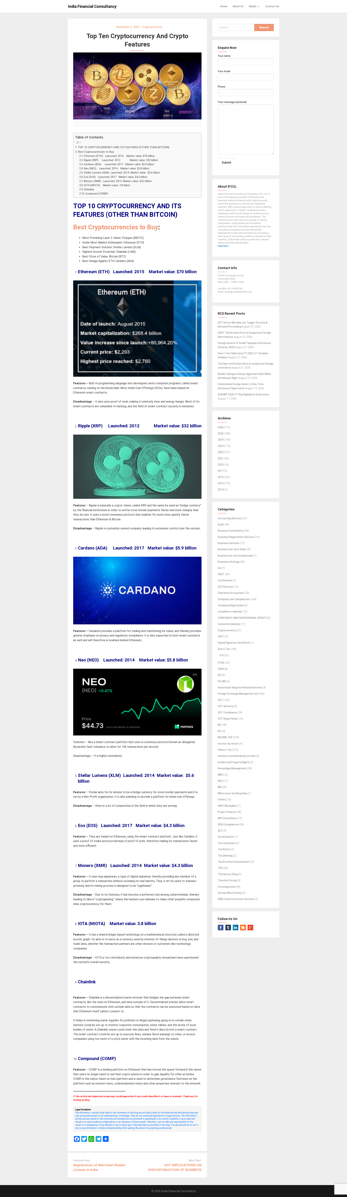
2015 (221, 483)
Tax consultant (226, 843)
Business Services (228, 543)
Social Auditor (226, 836)
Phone (221, 86)
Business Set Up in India (231, 549)
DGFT (221, 636)
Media (252, 6)
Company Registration (231, 605)
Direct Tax (224, 649)
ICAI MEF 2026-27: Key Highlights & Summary (243, 394)
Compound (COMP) (96, 193)
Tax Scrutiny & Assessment (234, 861)
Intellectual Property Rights (234, 762)
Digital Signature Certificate (234, 642)
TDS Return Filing (228, 874)
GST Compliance (227, 712)
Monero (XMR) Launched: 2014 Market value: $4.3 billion (118, 181)
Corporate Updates (229, 624)
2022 (221, 452)
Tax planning (225, 855)
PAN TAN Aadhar (227, 805)
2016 (221, 477)
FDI (219, 675)
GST (220, 700)
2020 (221, 464)
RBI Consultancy (227, 818)
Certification (225, 580)
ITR (222, 655)
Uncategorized (226, 886)
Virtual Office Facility (229, 892)
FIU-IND (222, 681)
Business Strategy (228, 561)
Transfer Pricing (227, 880)
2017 (221, 470)
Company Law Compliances (234, 599)
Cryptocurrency (227, 630)
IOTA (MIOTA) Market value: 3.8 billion (107, 185)
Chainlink (89, 189)
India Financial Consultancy (92, 6)
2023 (221, 446)
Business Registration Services (236, 537)
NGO (220, 780)
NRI (220, 787)
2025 (221, 433)
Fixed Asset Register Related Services (240, 687)
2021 (221, 458)
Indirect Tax (225, 749)
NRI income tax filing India (232, 793)
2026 (221, 427)
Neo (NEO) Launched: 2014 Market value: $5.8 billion (116, 168)
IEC (219, 731)
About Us (238, 6)
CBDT (221, 574)
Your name (224, 55)
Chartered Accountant (231, 592)
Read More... (224, 246)
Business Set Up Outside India (235, 555)
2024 (221, 439)
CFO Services (225, 586)
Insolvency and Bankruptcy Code (236, 755)
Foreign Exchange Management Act (238, 693)
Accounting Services (230, 518)
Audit (221, 524)
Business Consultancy (231, 530)
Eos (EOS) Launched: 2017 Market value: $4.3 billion (115, 177)
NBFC (221, 774)
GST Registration (228, 718)
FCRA (221, 668)
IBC (220, 724)
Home (223, 6)
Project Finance (227, 812)
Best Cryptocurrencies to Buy (115, 227)
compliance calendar (230, 611)
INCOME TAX (225, 737)
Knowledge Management (232, 768)
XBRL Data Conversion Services (236, 899)
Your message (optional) (232, 102)
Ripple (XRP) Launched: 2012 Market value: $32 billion (121, 160)
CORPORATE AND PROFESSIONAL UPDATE (242, 617)
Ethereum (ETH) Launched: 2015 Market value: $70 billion (119, 156)
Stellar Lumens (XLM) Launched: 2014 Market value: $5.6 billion (122, 172)
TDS (220, 867)
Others (222, 799)
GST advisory (225, 706)
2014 (221, 489)
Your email (224, 71)
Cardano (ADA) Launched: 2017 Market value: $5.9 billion (119, 164)
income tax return (228, 743)
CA (219, 568)
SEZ (220, 830)
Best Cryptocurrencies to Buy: (96, 151)
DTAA (221, 662)
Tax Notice (224, 849)
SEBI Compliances (228, 824)
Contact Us (272, 6)
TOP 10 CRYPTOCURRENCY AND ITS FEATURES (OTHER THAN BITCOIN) (123, 147)
